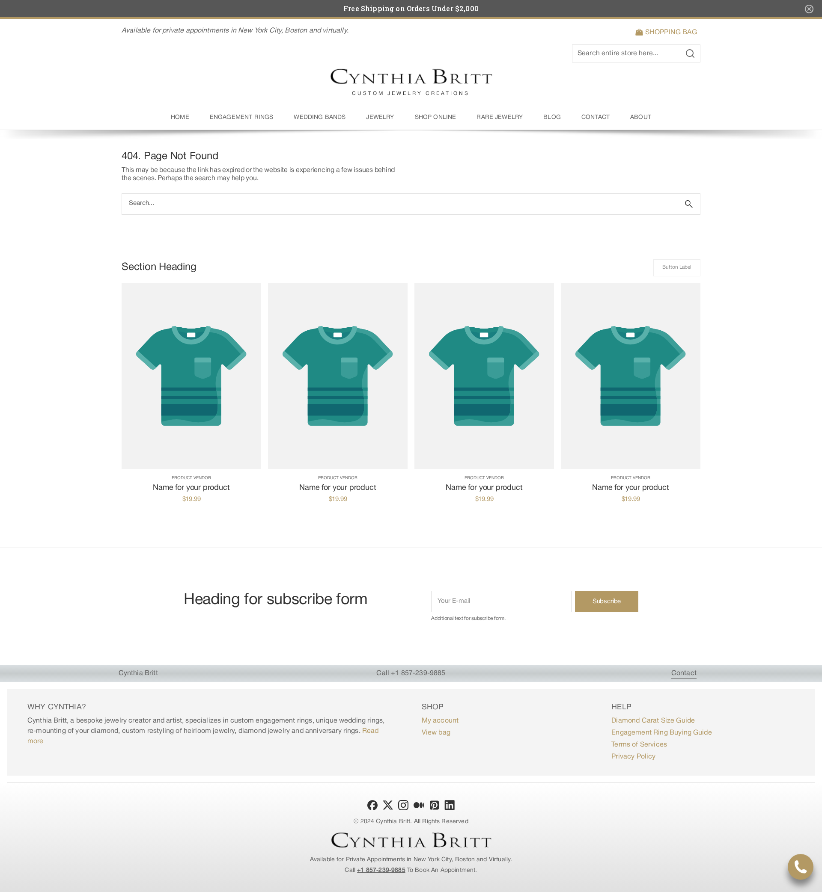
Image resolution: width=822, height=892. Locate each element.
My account (440, 721)
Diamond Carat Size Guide (653, 721)
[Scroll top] (812, 882)
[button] (667, 32)
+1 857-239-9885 (381, 870)
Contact (684, 673)
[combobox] (400, 204)
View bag (436, 733)
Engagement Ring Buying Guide (661, 733)
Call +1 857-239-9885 (410, 673)
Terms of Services (639, 745)
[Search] (689, 204)
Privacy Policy (633, 757)
